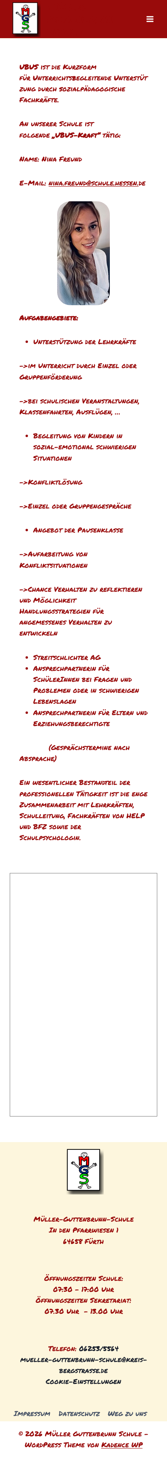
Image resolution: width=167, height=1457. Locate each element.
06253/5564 (99, 1348)
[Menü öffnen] (149, 19)
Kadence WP (122, 1444)
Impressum (32, 1413)
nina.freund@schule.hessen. (94, 183)
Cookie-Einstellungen (83, 1381)
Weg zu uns (127, 1413)
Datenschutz (79, 1413)
